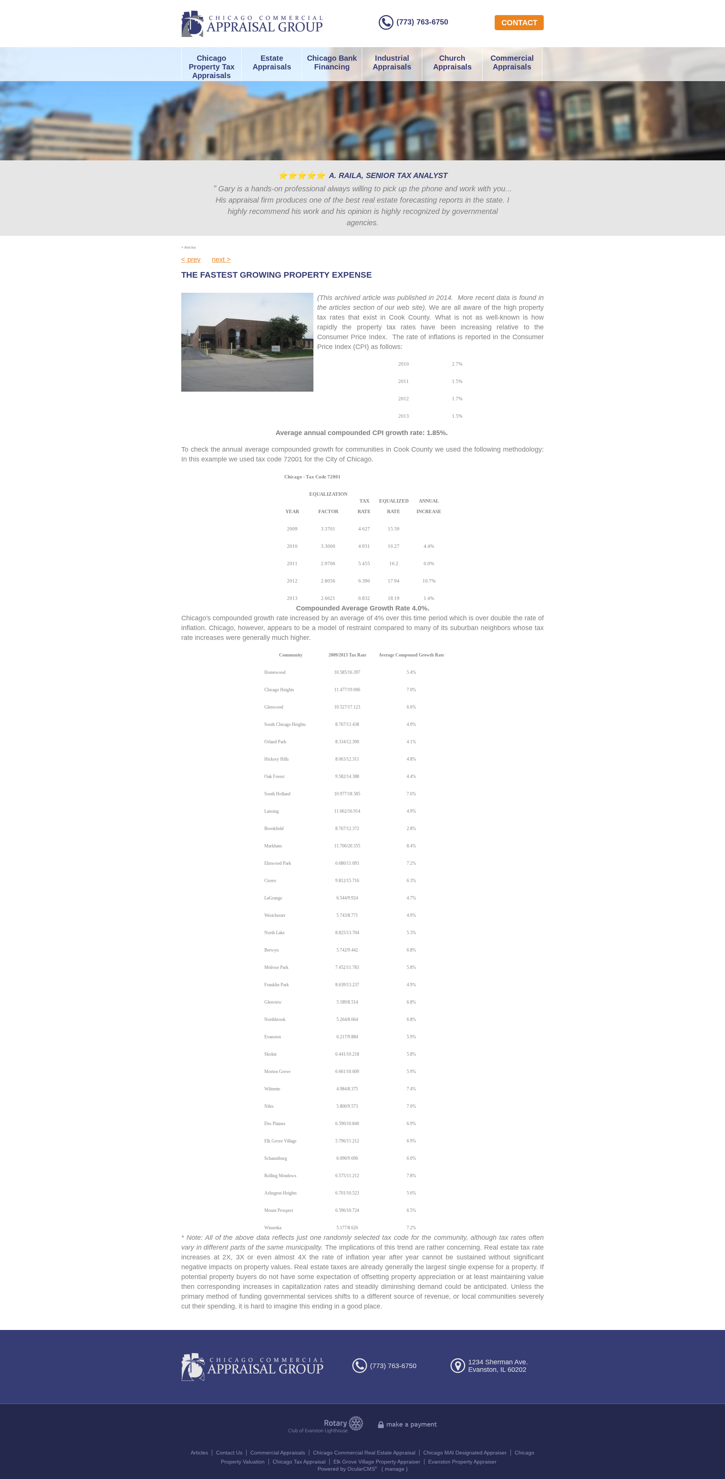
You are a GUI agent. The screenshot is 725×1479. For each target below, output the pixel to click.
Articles (199, 1453)
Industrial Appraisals (392, 62)
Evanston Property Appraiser (462, 1462)
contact (519, 22)
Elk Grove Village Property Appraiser (376, 1462)
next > (221, 259)
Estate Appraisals (272, 62)
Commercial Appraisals (512, 62)
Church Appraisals (452, 62)
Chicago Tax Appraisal (299, 1462)
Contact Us (229, 1453)
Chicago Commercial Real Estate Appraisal (364, 1453)
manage (394, 1469)
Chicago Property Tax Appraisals (211, 67)
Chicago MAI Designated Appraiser (465, 1453)
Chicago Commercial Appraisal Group (252, 23)
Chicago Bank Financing (332, 62)
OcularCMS (362, 1469)
